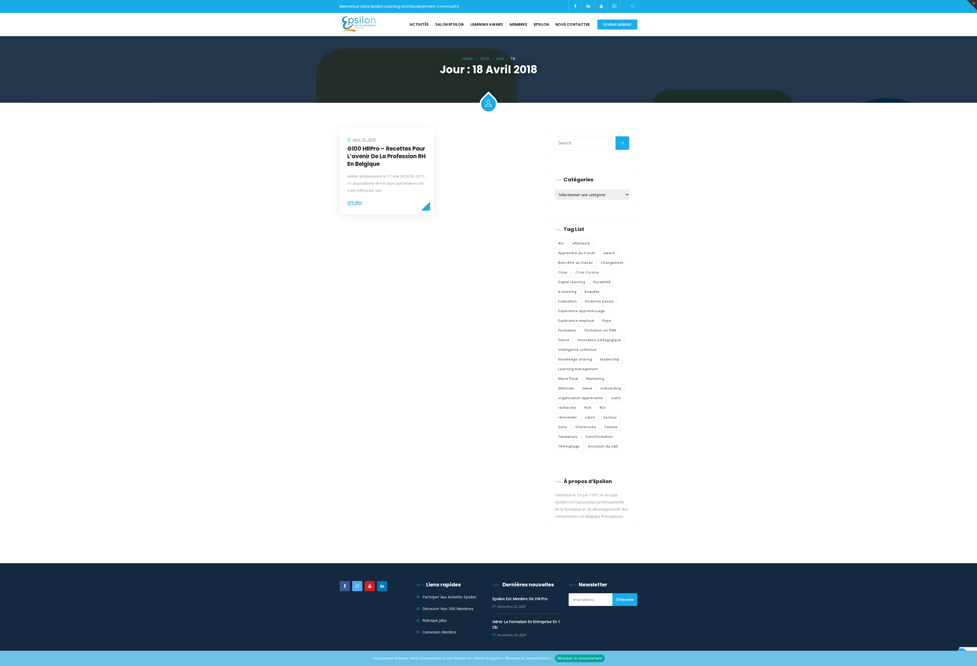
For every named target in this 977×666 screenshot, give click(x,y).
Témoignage (569, 446)
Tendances (568, 436)
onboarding (610, 388)
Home (467, 58)
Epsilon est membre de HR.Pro (520, 598)
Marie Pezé (568, 378)
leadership (610, 359)
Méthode (566, 388)
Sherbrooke (585, 427)
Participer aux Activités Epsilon (449, 596)
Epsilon (541, 24)
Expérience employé (576, 320)
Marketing (595, 378)
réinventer (567, 417)
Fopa (606, 320)
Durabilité (602, 282)
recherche (567, 407)
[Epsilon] (358, 24)
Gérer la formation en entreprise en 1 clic (526, 624)
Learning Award (486, 24)
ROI (603, 407)
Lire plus (354, 202)
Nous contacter (572, 24)
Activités (419, 24)
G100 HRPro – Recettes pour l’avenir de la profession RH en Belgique (386, 156)
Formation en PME (600, 330)
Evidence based (599, 301)
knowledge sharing (575, 359)
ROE (588, 407)
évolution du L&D (603, 446)
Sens (562, 427)
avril (500, 58)
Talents (611, 427)
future (563, 340)
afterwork (581, 243)
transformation (599, 436)
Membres (518, 24)
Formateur (567, 330)
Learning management (578, 369)
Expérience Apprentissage (581, 311)
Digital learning (571, 282)
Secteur (610, 417)
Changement (612, 262)
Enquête (592, 291)
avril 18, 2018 (363, 139)
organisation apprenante (580, 398)
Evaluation (567, 301)
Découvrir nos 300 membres (447, 608)
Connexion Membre (439, 631)
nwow (587, 388)
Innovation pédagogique (599, 340)
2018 (484, 58)
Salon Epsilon (449, 24)
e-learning (567, 291)
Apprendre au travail (576, 253)
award (609, 253)
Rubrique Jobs (434, 620)
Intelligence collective (577, 349)
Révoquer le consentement (579, 658)
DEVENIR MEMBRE (617, 24)
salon (590, 417)
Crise (562, 272)
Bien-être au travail (575, 262)
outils (616, 398)
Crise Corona (587, 272)
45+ (561, 243)
